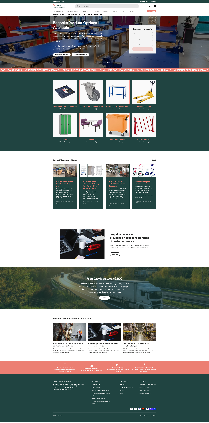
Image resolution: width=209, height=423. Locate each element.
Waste (123, 11)
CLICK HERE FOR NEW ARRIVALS (33, 70)
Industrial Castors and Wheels (91, 106)
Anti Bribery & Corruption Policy (101, 390)
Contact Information (145, 393)
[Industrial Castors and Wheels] (91, 92)
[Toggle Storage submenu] (109, 11)
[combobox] (107, 6)
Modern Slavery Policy (98, 398)
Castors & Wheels (72, 11)
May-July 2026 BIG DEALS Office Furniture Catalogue (117, 184)
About (122, 390)
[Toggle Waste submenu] (127, 11)
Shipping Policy (96, 384)
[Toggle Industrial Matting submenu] (65, 14)
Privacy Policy (153, 415)
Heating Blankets (58, 11)
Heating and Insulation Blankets (65, 106)
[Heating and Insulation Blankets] (65, 92)
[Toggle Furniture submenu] (119, 11)
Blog (121, 393)
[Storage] (65, 125)
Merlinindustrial (60, 415)
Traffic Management (74, 14)
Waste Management (117, 139)
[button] (155, 6)
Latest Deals (98, 14)
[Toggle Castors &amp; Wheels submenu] (79, 11)
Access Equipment (144, 139)
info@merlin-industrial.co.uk (148, 384)
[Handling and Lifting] (144, 92)
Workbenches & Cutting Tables (117, 106)
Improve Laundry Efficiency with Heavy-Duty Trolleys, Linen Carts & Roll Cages (91, 185)
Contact (122, 384)
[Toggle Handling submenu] (101, 11)
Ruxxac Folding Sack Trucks (143, 183)
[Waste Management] (117, 125)
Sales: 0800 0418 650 (146, 390)
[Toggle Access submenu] (135, 11)
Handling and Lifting (144, 106)
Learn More (115, 254)
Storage (105, 11)
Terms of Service (143, 415)
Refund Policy (96, 387)
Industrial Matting (58, 14)
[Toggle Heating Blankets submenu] (65, 11)
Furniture (114, 11)
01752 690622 (144, 1)
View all (154, 160)
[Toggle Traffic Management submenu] (81, 14)
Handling (96, 11)
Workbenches (86, 11)
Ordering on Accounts (126, 387)
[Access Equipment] (144, 125)
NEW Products (88, 14)
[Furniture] (91, 125)
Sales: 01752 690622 (145, 387)
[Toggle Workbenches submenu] (91, 11)
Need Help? (153, 1)
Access (131, 11)
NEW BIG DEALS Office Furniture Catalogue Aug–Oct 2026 (64, 184)
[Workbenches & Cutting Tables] (117, 92)
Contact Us (105, 297)
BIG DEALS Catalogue (61, 46)
